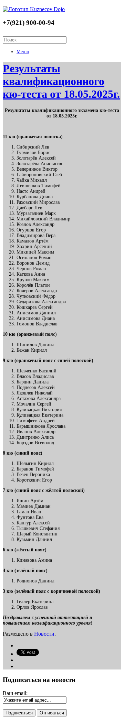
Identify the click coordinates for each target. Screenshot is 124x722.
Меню (23, 51)
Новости (44, 634)
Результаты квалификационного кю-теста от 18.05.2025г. (61, 81)
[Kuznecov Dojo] (34, 9)
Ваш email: (15, 693)
